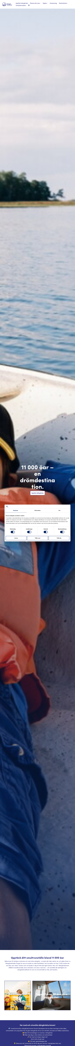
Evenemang (53, 3)
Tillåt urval (37, 538)
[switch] (29, 532)
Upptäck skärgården (22, 3)
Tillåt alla (59, 538)
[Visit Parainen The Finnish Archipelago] (7, 4)
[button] (26, 5)
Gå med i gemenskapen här (38, 1041)
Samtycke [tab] (15, 510)
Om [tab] (59, 510)
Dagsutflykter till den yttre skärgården (51, 995)
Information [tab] (37, 510)
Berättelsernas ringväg (18, 995)
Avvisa (16, 538)
